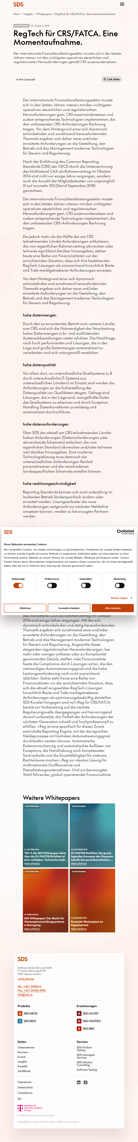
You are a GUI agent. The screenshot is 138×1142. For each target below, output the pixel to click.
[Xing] (85, 1090)
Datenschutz (25, 1087)
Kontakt (22, 1066)
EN (19, 1099)
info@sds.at (25, 994)
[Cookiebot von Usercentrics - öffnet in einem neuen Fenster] (119, 531)
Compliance (25, 1092)
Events (22, 1057)
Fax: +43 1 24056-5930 (32, 990)
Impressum (24, 1082)
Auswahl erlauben (69, 608)
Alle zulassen (113, 608)
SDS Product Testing (84, 1048)
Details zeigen (119, 597)
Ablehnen (25, 608)
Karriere (23, 1052)
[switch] (52, 585)
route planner (26, 978)
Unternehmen (26, 1047)
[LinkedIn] (79, 1090)
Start (16, 14)
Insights (28, 14)
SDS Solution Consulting (84, 1063)
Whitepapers (44, 14)
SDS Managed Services (86, 1056)
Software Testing (87, 1069)
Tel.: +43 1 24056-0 (29, 986)
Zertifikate (24, 1071)
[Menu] (122, 4)
